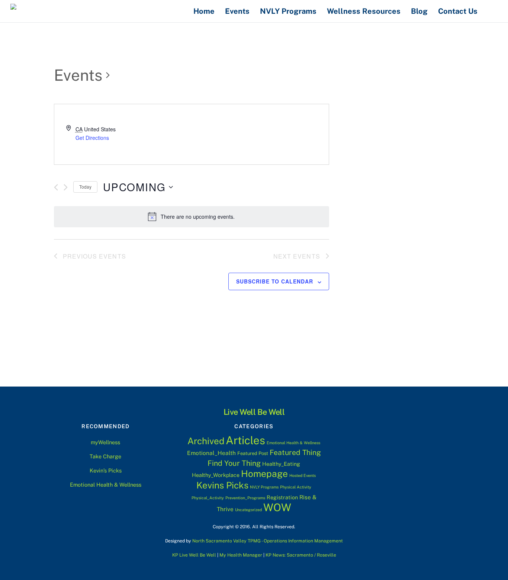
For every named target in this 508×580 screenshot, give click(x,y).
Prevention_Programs (245, 498)
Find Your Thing (234, 463)
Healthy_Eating (281, 464)
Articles (245, 440)
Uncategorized (248, 509)
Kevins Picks (222, 485)
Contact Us (458, 11)
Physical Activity (295, 487)
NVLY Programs (288, 11)
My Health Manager (240, 555)
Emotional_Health (211, 452)
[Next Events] (66, 187)
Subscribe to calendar (274, 281)
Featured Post (252, 453)
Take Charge (105, 456)
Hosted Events (302, 475)
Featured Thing (295, 452)
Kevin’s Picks (106, 470)
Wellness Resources (364, 11)
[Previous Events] (56, 187)
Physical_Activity (208, 498)
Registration (282, 497)
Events (237, 11)
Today (85, 186)
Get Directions (92, 137)
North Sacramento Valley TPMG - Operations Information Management (267, 541)
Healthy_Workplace (215, 475)
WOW (277, 507)
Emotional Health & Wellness (105, 484)
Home (204, 11)
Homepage (264, 473)
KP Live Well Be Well (194, 555)
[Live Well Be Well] (51, 10)
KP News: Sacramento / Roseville (301, 555)
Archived (205, 441)
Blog (419, 11)
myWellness (105, 442)
